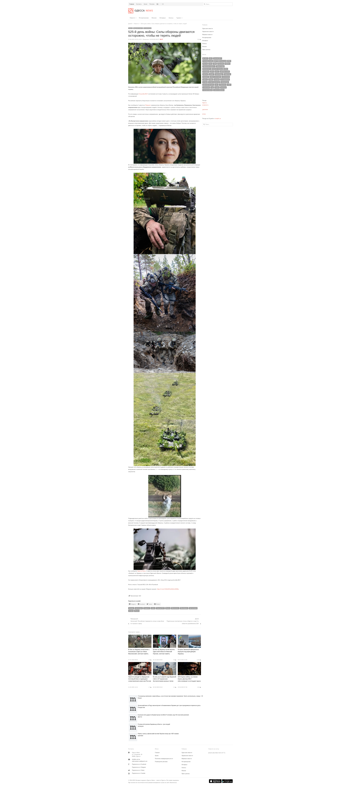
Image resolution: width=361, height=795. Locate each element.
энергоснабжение (219, 90)
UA (163, 4)
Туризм (178, 18)
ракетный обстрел (208, 84)
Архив (156, 755)
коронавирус (219, 74)
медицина (206, 77)
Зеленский (223, 61)
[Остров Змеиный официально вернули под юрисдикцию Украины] (189, 635)
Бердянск (146, 608)
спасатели (223, 84)
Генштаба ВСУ (143, 94)
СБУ (210, 63)
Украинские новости (138, 28)
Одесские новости (207, 28)
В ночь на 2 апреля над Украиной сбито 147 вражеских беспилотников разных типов (164, 679)
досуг (216, 71)
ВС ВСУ (205, 58)
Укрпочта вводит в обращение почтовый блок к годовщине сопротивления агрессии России (139, 679)
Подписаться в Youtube (138, 773)
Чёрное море (220, 66)
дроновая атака (224, 71)
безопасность (207, 69)
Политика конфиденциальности (164, 758)
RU (157, 4)
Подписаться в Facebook (139, 764)
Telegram (148, 105)
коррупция (227, 74)
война (153, 608)
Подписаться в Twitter (138, 770)
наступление (193, 608)
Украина (227, 63)
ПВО (229, 61)
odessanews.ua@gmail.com (139, 761)
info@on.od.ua (136, 759)
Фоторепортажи (144, 18)
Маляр (168, 608)
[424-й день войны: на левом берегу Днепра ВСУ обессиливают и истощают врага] (189, 663)
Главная (157, 752)
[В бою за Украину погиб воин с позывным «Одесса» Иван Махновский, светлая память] (139, 635)
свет (216, 84)
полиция (216, 79)
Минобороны (184, 608)
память (205, 79)
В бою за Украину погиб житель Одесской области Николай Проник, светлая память (164, 652)
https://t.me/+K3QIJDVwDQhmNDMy (168, 589)
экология (223, 87)
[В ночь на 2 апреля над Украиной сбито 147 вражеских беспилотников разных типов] (164, 663)
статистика (206, 87)
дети (212, 71)
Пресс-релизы (206, 49)
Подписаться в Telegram (139, 767)
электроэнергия (207, 90)
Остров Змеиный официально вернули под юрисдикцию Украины (188, 652)
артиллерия (138, 608)
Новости (132, 18)
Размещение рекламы (161, 761)
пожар (210, 79)
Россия (137, 610)
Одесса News (141, 571)
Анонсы (171, 18)
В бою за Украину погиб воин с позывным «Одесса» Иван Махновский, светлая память (139, 652)
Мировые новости (207, 34)
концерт (211, 74)
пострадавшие (225, 79)
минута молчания (215, 77)
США (214, 63)
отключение (225, 77)
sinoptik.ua (218, 118)
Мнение (154, 18)
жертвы (205, 74)
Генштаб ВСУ (160, 608)
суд (212, 87)
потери (131, 610)
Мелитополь (175, 608)
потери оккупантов (214, 82)
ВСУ (210, 58)
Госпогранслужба (208, 61)
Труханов (220, 63)
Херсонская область (209, 66)
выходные (206, 71)
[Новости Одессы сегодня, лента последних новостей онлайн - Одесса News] (140, 10)
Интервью (163, 18)
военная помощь (217, 69)
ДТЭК (216, 61)
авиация (131, 608)
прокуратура (224, 82)
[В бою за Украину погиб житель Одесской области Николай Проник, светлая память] (164, 635)
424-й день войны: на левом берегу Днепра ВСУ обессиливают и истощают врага (189, 679)
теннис (217, 87)
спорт (229, 84)
